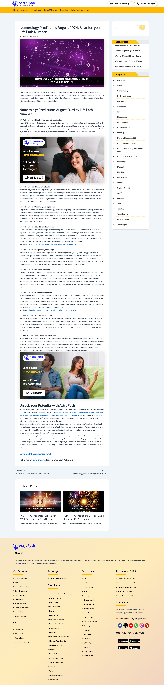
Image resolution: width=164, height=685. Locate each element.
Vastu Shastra (122, 214)
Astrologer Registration (57, 578)
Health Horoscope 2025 (126, 591)
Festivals (120, 101)
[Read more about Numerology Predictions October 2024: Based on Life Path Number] (83, 501)
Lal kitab (86, 613)
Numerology (64, 10)
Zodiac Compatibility (56, 675)
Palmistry (87, 638)
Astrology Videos (21, 578)
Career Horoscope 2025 (126, 578)
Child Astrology (89, 587)
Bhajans (86, 583)
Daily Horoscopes (21, 591)
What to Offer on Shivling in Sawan (128, 56)
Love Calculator (54, 628)
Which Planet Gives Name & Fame (128, 66)
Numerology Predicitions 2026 (59, 637)
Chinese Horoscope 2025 (127, 583)
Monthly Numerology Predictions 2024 (33, 523)
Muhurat (120, 167)
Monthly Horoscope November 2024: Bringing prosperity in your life (55, 244)
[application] (29, 10)
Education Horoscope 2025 (127, 587)
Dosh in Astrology (124, 96)
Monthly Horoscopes (22, 608)
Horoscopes (122, 117)
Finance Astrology (90, 600)
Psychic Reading (123, 188)
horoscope (121, 112)
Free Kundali (37, 10)
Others (120, 182)
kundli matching (123, 122)
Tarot (119, 203)
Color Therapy (54, 602)
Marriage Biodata (89, 617)
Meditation (53, 632)
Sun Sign (87, 647)
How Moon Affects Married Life (127, 45)
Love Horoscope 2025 (125, 596)
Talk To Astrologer (147, 4)
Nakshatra (121, 172)
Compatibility (122, 91)
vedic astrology (123, 219)
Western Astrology (56, 662)
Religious (120, 198)
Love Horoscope (123, 127)
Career (119, 85)
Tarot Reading (88, 651)
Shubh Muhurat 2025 (56, 658)
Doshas (86, 591)
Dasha (51, 611)
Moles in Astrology (90, 621)
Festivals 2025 (54, 615)
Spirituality (87, 643)
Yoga (51, 671)
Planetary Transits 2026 (57, 641)
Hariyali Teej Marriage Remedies (127, 51)
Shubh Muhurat (54, 654)
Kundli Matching (20, 603)
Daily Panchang (20, 595)
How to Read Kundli (56, 624)
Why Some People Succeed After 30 (128, 61)
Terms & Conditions (22, 642)
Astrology (121, 80)
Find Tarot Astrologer (56, 619)
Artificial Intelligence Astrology (60, 594)
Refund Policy (19, 638)
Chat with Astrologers (23, 587)
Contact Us (19, 630)
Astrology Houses (55, 598)
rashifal (120, 193)
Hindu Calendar (89, 604)
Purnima (52, 649)
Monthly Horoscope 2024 (127, 138)
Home (15, 10)
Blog (87, 10)
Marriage (121, 133)
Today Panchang (77, 10)
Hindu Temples (89, 608)
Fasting (86, 596)
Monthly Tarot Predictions (127, 156)
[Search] (142, 27)
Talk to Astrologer (21, 616)
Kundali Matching (50, 10)
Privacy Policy (19, 634)
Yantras (52, 666)
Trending (120, 209)
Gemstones (121, 106)
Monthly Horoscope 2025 (127, 143)
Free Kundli (19, 599)
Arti (85, 578)
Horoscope (24, 10)
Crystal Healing (54, 607)
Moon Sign (121, 161)
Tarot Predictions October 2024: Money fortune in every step (52, 310)
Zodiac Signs (122, 224)
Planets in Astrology (56, 645)
